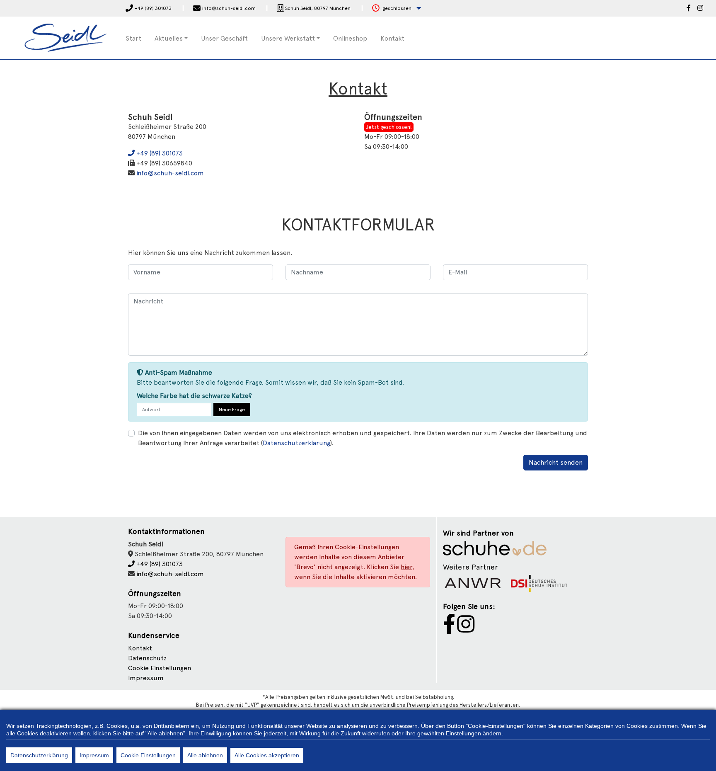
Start (133, 38)
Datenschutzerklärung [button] (296, 443)
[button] (396, 8)
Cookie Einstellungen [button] (159, 668)
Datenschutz (147, 658)
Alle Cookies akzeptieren (267, 755)
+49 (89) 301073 (159, 153)
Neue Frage (232, 409)
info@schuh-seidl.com (170, 173)
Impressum (146, 678)
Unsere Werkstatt (288, 38)
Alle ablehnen (205, 755)
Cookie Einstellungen (148, 755)
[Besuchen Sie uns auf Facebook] (689, 9)
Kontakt (392, 38)
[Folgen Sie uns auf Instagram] (700, 9)
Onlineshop (350, 38)
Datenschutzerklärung (39, 755)
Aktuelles (169, 38)
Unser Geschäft (224, 38)
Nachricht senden (556, 462)
